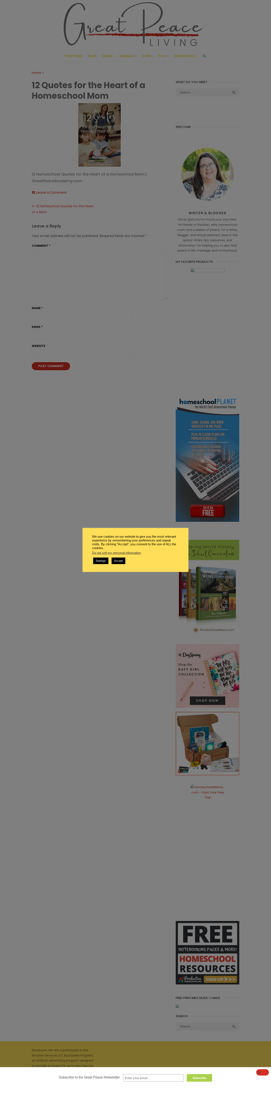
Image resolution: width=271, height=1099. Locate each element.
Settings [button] (101, 560)
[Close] (262, 1072)
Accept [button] (118, 560)
